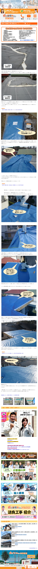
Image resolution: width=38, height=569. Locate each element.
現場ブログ (5, 21)
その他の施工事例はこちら (33, 548)
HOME (2, 21)
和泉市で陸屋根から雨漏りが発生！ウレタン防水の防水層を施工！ (12, 109)
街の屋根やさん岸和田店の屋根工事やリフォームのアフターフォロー (18, 449)
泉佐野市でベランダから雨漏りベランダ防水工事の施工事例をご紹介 (13, 353)
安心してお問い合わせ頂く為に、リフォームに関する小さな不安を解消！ (19, 446)
